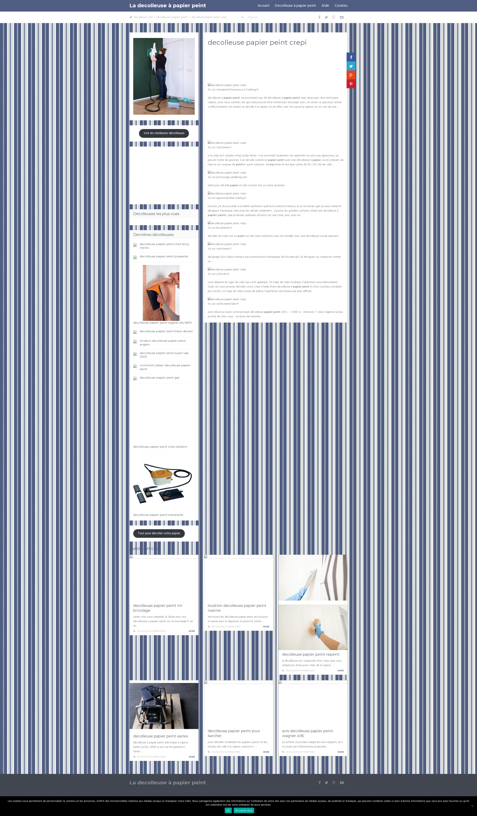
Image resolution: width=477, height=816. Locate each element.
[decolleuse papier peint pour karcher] (238, 703)
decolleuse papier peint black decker (166, 331)
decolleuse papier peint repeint (311, 654)
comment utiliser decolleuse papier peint (165, 367)
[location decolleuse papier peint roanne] (238, 578)
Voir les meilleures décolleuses (164, 133)
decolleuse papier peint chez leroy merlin (164, 246)
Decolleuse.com (143, 17)
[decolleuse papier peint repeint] (312, 602)
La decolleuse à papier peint (167, 5)
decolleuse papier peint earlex (160, 736)
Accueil (263, 6)
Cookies (341, 6)
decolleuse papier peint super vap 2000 (164, 354)
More (192, 631)
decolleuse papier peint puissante (164, 256)
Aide (325, 6)
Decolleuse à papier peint (295, 6)
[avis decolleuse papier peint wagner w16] (312, 703)
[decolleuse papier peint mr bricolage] (163, 578)
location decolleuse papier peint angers (163, 342)
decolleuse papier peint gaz (159, 377)
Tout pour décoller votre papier (159, 533)
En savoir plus (244, 810)
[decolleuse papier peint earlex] (163, 706)
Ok (228, 810)
